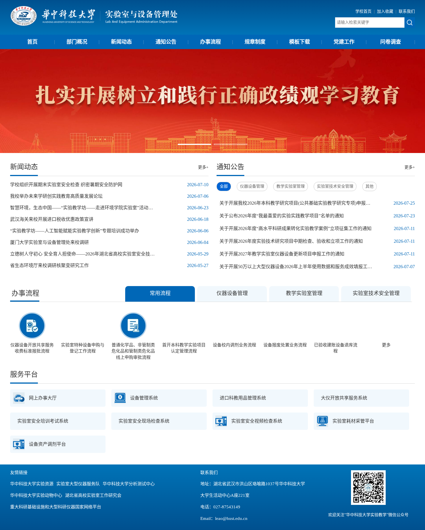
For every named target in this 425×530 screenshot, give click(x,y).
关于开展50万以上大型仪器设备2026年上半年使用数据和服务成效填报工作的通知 (296, 266)
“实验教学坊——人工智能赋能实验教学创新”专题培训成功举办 (74, 230)
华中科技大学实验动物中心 (36, 495)
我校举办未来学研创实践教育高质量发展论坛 (56, 196)
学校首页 (364, 11)
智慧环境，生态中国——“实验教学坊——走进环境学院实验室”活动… (81, 207)
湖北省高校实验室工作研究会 (93, 495)
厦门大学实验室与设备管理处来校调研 (49, 242)
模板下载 (299, 42)
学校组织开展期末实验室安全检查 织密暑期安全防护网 (66, 184)
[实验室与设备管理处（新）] (94, 15)
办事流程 (210, 42)
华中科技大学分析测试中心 (129, 484)
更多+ (203, 167)
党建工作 (344, 42)
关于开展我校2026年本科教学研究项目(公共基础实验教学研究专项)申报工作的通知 (296, 203)
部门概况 (76, 42)
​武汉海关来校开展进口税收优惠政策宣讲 (51, 219)
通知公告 (166, 42)
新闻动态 (121, 42)
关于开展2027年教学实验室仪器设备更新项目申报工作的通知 (281, 253)
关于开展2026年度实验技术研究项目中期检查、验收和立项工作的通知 (291, 241)
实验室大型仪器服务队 (78, 484)
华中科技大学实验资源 (31, 484)
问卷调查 (390, 42)
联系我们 (407, 11)
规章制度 (255, 42)
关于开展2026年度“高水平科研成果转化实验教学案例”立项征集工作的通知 (295, 228)
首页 (32, 42)
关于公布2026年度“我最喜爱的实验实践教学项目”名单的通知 (281, 215)
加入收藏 (385, 11)
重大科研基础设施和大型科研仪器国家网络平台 (55, 507)
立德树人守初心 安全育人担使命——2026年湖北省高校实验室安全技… (82, 253)
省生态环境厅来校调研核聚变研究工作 (49, 265)
